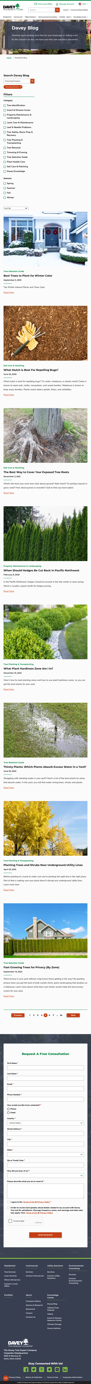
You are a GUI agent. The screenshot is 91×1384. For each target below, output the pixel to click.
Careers (65, 10)
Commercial (32, 1266)
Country (11, 1118)
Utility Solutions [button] (30, 17)
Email (10, 1084)
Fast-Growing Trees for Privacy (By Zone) (31, 967)
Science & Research (34, 1305)
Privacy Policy (43, 1202)
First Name (12, 1063)
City (9, 1139)
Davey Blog (52, 1304)
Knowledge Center (53, 1296)
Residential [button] (7, 17)
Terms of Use (29, 1202)
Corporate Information (72, 1377)
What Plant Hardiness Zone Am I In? (28, 668)
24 (61, 1015)
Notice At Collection (33, 1377)
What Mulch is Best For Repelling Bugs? (31, 370)
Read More (9, 292)
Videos (50, 1314)
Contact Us (30, 1317)
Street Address (14, 1129)
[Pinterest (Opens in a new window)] (41, 1370)
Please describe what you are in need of (25, 1181)
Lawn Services (10, 1276)
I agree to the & (31, 1202)
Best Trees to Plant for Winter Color (28, 275)
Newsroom (30, 1309)
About (29, 1295)
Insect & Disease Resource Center (54, 1319)
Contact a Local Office (11, 1285)
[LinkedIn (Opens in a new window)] (65, 1370)
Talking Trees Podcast (53, 1309)
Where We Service (12, 1280)
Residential (9, 1266)
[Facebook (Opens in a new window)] (25, 1370)
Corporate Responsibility (79, 10)
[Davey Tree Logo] (20, 1343)
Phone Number (14, 1094)
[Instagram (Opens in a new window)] (49, 1370)
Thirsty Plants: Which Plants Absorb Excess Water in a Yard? (45, 766)
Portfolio (62, 17)
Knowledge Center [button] (80, 17)
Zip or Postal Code (16, 1160)
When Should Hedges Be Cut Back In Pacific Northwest (41, 570)
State (10, 1150)
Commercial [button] (18, 17)
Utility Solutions (55, 1266)
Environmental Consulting (76, 1267)
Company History (33, 1301)
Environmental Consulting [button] (47, 17)
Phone (13, 1109)
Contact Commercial (35, 1276)
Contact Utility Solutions (53, 1277)
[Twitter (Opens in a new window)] (33, 1370)
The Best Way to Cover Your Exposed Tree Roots (36, 472)
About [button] (68, 17)
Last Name (12, 1073)
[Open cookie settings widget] (6, 1378)
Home (9, 58)
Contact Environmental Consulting (75, 1280)
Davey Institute (54, 1328)
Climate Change (54, 1324)
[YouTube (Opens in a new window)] (57, 1370)
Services (29, 1272)
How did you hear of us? (18, 1171)
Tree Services (10, 1272)
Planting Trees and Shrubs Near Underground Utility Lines (43, 865)
